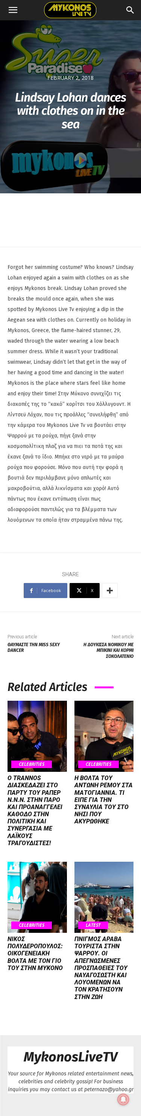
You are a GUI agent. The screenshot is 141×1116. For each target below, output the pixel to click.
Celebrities (31, 764)
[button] (13, 10)
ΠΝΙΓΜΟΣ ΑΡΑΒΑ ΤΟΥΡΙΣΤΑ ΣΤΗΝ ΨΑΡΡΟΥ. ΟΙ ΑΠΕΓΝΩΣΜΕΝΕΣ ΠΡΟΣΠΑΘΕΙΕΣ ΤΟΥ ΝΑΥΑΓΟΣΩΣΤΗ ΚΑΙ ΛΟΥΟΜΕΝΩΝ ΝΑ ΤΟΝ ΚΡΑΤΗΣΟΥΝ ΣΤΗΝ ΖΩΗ (100, 968)
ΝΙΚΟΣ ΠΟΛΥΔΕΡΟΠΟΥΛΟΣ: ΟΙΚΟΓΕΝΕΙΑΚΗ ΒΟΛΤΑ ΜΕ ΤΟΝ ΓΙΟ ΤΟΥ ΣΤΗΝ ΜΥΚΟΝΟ (35, 953)
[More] (110, 590)
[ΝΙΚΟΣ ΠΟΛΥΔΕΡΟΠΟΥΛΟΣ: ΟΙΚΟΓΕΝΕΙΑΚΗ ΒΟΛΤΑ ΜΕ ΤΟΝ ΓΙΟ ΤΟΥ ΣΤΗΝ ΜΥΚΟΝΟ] (37, 897)
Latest (93, 925)
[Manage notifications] (123, 1099)
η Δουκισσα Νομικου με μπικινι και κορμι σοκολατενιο (108, 650)
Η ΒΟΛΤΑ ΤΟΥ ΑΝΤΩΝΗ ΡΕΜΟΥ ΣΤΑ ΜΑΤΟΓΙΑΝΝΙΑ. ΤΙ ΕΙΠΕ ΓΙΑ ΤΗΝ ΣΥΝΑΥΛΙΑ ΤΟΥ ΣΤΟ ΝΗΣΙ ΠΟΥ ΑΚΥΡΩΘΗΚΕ (103, 799)
